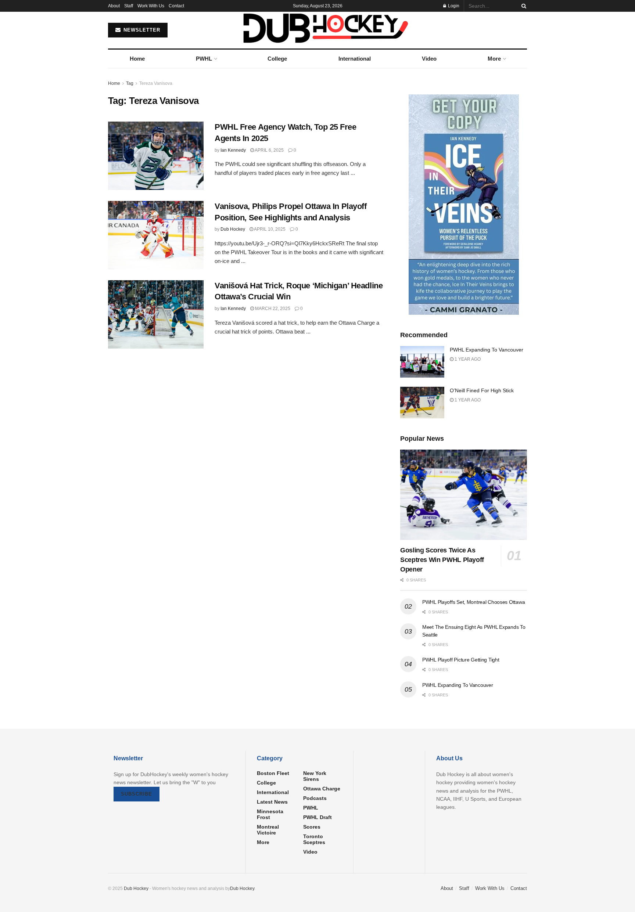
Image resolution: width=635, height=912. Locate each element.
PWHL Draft (317, 817)
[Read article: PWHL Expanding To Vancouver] (422, 362)
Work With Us (150, 5)
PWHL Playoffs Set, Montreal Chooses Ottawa (473, 602)
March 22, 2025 (272, 308)
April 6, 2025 (269, 150)
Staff (128, 5)
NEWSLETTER (141, 30)
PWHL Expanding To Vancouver (486, 350)
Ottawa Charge (321, 789)
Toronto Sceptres (314, 839)
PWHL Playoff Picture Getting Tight (460, 660)
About (114, 5)
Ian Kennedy (233, 150)
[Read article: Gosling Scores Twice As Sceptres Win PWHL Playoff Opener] (463, 495)
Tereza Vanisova (155, 83)
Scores (311, 827)
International (354, 58)
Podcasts (315, 798)
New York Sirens (314, 776)
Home (137, 58)
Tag (129, 83)
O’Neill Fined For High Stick (482, 390)
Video (429, 58)
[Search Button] (522, 6)
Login (453, 5)
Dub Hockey (232, 229)
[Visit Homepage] (317, 30)
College (277, 58)
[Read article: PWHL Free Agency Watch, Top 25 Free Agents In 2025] (156, 156)
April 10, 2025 (269, 229)
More (494, 58)
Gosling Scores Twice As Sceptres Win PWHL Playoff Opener (442, 560)
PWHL (204, 58)
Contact (176, 5)
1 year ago (467, 359)
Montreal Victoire (268, 830)
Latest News (272, 802)
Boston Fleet (273, 773)
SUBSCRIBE (136, 794)
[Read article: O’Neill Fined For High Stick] (422, 402)
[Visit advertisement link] (463, 204)
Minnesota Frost (270, 814)
